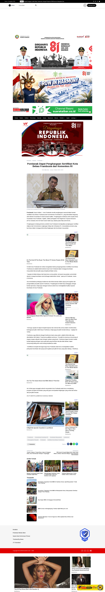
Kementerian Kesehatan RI (41, 437)
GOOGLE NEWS (48, 396)
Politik (61, 118)
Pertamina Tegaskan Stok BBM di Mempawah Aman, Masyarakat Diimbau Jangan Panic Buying (57, 491)
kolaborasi (66, 437)
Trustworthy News (18, 539)
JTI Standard (16, 542)
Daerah (39, 118)
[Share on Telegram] (77, 444)
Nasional (50, 118)
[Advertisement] (52, 20)
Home (16, 118)
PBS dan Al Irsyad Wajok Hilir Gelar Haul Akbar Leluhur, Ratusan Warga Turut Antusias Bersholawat (66, 453)
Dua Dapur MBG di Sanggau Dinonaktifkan (49, 499)
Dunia (44, 118)
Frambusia (30, 437)
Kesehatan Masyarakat (56, 437)
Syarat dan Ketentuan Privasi (21, 536)
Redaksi (15, 529)
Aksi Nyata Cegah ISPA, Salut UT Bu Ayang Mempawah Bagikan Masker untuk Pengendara (44, 1)
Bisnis (56, 118)
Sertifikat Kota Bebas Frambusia (56, 440)
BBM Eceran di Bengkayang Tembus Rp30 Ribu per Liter (53, 508)
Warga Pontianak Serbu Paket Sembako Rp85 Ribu (35, 474)
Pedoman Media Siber (19, 532)
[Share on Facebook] (68, 444)
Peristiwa (32, 118)
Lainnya (73, 118)
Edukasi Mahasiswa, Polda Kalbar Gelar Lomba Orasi (69, 474)
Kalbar (26, 118)
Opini (67, 118)
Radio (21, 118)
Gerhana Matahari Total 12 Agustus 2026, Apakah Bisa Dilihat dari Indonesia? (55, 517)
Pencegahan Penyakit (33, 440)
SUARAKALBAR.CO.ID (24, 550)
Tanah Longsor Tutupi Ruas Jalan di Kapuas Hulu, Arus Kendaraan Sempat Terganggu (39, 453)
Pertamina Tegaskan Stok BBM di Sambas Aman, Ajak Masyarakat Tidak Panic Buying (57, 482)
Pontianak (43, 440)
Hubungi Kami (91, 5)
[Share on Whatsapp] (74, 444)
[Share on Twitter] (71, 444)
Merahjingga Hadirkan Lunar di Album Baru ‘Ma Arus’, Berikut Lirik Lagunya (52, 474)
